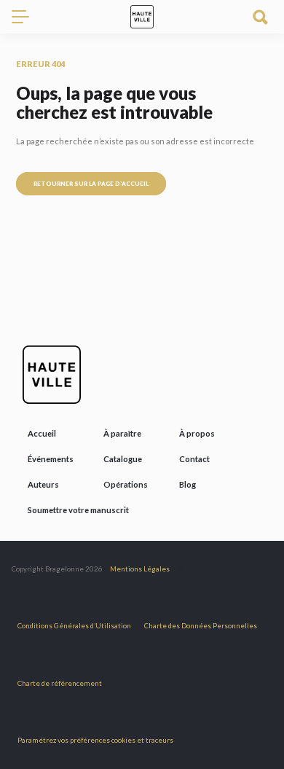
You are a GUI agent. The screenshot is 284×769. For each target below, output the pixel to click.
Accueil (42, 433)
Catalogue (122, 459)
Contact (194, 459)
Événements (51, 459)
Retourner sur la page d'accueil (91, 183)
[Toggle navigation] (26, 16)
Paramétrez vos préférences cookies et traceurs (95, 740)
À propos (197, 433)
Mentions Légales (140, 569)
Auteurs (43, 484)
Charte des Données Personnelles (200, 626)
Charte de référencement (59, 683)
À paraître (122, 433)
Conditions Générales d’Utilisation (74, 626)
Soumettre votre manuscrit (78, 510)
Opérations (125, 484)
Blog (187, 484)
